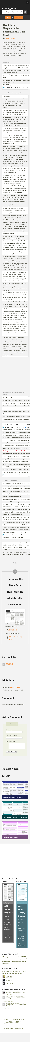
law (16, 563)
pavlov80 (9, 997)
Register (19, 17)
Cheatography (6, 957)
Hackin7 (22, 936)
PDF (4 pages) (12, 630)
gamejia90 (9, 992)
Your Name (9, 730)
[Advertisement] (13, 3)
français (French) (15, 687)
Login (8, 17)
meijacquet (9, 663)
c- (20, 945)
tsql (7, 940)
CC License (9, 1021)
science (6, 963)
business (24, 961)
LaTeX (10, 639)
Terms (17, 1021)
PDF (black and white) (15, 637)
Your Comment (10, 741)
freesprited (9, 935)
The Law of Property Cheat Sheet (15, 817)
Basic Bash (21, 992)
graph (23, 945)
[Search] (25, 12)
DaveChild (9, 976)
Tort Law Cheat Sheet (11, 837)
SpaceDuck (9, 980)
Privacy (6, 1024)
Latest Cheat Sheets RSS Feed (14, 1028)
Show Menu (27, 2)
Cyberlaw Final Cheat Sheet (13, 797)
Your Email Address (12, 735)
